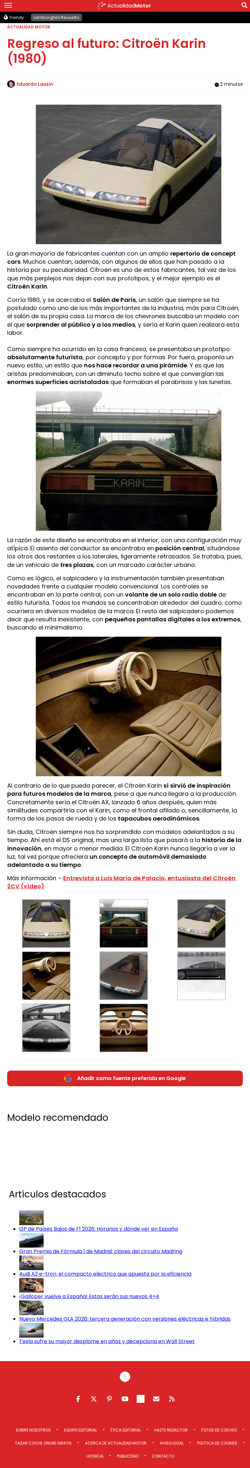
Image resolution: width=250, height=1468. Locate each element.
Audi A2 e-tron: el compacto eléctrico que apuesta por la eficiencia (105, 1274)
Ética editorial (125, 1430)
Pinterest (109, 1399)
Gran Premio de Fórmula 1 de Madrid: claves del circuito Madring (100, 1251)
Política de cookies (217, 1443)
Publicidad (128, 1456)
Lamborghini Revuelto (56, 17)
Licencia (95, 1456)
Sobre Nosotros (33, 1430)
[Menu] (8, 6)
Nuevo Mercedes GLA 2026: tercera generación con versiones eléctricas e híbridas (124, 1319)
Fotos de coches (219, 1430)
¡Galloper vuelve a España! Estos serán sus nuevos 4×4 (89, 1296)
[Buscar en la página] (244, 6)
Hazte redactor (171, 1430)
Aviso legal (172, 1443)
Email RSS (156, 1399)
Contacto (163, 1456)
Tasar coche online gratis (43, 1443)
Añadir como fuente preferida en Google (131, 1078)
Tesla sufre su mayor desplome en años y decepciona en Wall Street (107, 1341)
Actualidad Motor (28, 27)
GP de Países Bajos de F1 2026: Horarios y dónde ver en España (98, 1229)
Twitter (94, 1399)
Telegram (141, 1399)
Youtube (125, 1399)
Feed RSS (172, 1399)
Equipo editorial (80, 1430)
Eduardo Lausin (35, 84)
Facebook (78, 1399)
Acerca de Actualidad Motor (115, 1443)
